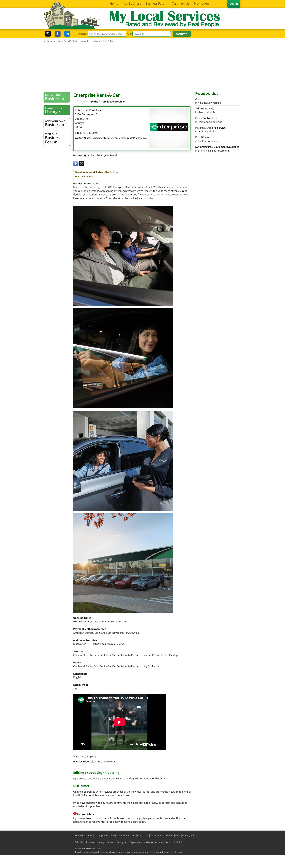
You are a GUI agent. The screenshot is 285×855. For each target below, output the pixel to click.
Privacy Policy (189, 835)
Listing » (53, 110)
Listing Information (105, 835)
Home (78, 835)
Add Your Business (126, 835)
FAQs (178, 835)
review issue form (160, 802)
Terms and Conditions (162, 835)
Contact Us (143, 835)
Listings (101, 842)
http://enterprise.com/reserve (108, 643)
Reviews (90, 842)
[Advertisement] (142, 67)
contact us (162, 818)
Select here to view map (102, 761)
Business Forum (53, 138)
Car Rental (111, 155)
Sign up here (136, 842)
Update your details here (87, 778)
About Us (88, 835)
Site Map (79, 842)
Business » (54, 97)
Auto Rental (97, 155)
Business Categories (117, 842)
